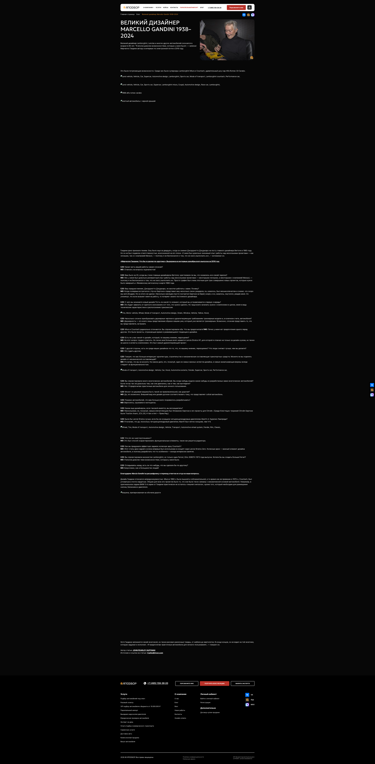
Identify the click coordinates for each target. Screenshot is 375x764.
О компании (148, 7)
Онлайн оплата (180, 718)
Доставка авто (126, 734)
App (252, 700)
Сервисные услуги (128, 730)
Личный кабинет (208, 694)
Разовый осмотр (127, 702)
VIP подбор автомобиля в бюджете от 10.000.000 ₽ (140, 706)
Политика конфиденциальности (193, 757)
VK (252, 695)
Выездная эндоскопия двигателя (133, 714)
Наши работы (180, 710)
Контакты (174, 7)
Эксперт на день (127, 722)
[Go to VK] (244, 15)
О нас (177, 699)
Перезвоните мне (236, 7)
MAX (252, 704)
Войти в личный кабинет (209, 699)
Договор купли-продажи (210, 712)
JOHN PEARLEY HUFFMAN (144, 650)
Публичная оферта (189, 759)
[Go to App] (248, 15)
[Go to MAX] (252, 15)
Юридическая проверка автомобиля (135, 718)
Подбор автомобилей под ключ (133, 699)
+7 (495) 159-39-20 (214, 7)
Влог (176, 706)
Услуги (158, 7)
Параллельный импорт (189, 7)
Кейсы (165, 7)
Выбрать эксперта (243, 683)
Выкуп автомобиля (128, 742)
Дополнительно (208, 708)
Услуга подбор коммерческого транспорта (137, 726)
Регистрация (205, 702)
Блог (202, 7)
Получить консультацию (215, 683)
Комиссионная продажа (130, 738)
